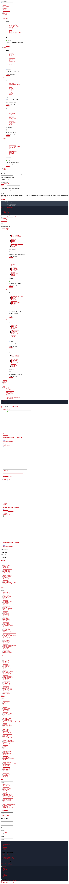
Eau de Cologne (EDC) (14, 26)
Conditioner (11, 83)
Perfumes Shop (6, 11)
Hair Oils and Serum (13, 90)
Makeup (5, 47)
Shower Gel (11, 121)
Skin (4, 138)
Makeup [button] (3, 696)
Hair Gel (10, 87)
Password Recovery (10, 395)
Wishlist (5, 14)
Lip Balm (5, 504)
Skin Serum (11, 152)
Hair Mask (11, 88)
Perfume (5, 18)
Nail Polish (11, 62)
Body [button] (2, 587)
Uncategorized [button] (4, 810)
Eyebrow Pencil (12, 58)
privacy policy (4, 196)
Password (3, 173)
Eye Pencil (11, 55)
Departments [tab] (6, 6)
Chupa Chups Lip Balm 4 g (11, 507)
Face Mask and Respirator (14, 146)
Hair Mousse (11, 89)
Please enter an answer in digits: (7, 177)
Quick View (10, 441)
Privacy (4, 870)
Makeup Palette (12, 61)
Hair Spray (11, 92)
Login (2, 184)
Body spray (11, 31)
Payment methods (9, 393)
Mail (4, 874)
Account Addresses (10, 391)
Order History (9, 392)
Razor (10, 150)
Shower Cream (12, 119)
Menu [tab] (4, 5)
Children (5, 832)
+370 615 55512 (4, 207)
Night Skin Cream (12, 118)
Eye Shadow (11, 56)
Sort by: (2, 406)
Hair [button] (2, 655)
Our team (5, 847)
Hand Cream (11, 117)
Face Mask (11, 59)
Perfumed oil (11, 28)
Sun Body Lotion (12, 122)
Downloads (8, 394)
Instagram (5, 876)
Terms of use (6, 872)
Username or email (5, 172)
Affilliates (5, 868)
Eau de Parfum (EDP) (13, 25)
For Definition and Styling (14, 84)
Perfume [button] (3, 560)
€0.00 (4, 221)
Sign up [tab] (5, 169)
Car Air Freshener (12, 33)
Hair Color (11, 85)
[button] (6, 863)
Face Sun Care (12, 147)
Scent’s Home (6, 9)
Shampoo (11, 93)
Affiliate (5, 13)
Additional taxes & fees (8, 857)
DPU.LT (16, 880)
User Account (6, 387)
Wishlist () (3, 214)
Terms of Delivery (7, 854)
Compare (8, 214)
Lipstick (10, 60)
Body (4, 108)
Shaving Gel (11, 153)
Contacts (5, 15)
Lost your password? (5, 183)
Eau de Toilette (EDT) (13, 24)
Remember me (5, 182)
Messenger (10, 207)
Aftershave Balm (12, 143)
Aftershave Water (12, 145)
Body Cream (11, 114)
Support (2, 208)
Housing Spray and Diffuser (15, 32)
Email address (4, 186)
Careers (4, 848)
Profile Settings (9, 389)
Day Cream (11, 54)
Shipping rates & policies (8, 856)
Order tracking (6, 212)
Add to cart (5, 441)
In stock (5, 8)
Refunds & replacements (8, 858)
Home (4, 400)
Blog (4, 12)
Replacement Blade (13, 151)
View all (10, 34)
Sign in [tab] (4, 168)
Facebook (5, 875)
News (4, 849)
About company (6, 844)
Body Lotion (11, 116)
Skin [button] (2, 779)
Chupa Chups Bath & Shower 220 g (13, 437)
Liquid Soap (11, 148)
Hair (4, 77)
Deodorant (11, 27)
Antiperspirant (12, 113)
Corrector (11, 53)
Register (2, 199)
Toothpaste (11, 123)
